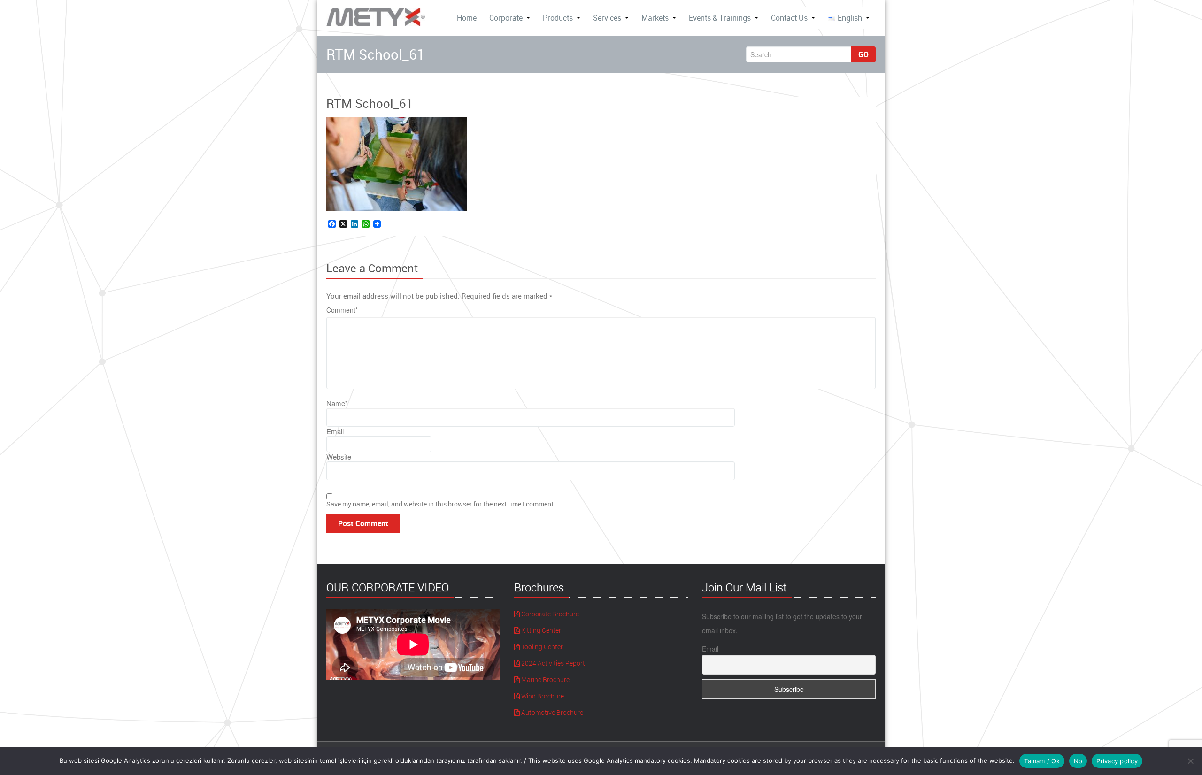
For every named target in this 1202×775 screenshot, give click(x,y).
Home (467, 18)
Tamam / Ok (1042, 761)
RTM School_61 (369, 103)
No (1078, 761)
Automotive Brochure (551, 712)
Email (710, 648)
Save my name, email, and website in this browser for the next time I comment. (440, 503)
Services (607, 18)
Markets (655, 18)
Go (863, 54)
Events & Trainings (720, 18)
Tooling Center (541, 646)
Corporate (506, 18)
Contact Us (789, 18)
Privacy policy (1117, 761)
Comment (342, 310)
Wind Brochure (542, 695)
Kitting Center (540, 630)
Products (558, 18)
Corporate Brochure (549, 613)
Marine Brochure (545, 679)
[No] (1190, 761)
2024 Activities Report (552, 663)
